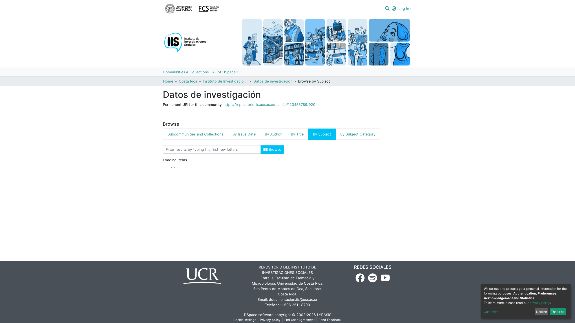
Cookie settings (244, 320)
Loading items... (176, 160)
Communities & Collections (186, 72)
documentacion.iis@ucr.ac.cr (293, 299)
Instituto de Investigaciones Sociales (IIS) (225, 81)
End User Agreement (299, 320)
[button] (394, 8)
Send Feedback (330, 320)
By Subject (322, 134)
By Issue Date (244, 134)
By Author (273, 134)
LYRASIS (324, 314)
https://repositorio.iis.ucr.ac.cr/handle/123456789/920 (269, 104)
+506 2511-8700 (296, 305)
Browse (274, 149)
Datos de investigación (272, 81)
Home (168, 81)
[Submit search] (387, 8)
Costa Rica (188, 81)
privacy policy (539, 303)
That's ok (557, 312)
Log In (403, 8)
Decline (541, 312)
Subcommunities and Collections (195, 134)
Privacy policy (270, 320)
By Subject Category (358, 134)
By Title (297, 134)
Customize (491, 312)
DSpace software (258, 314)
